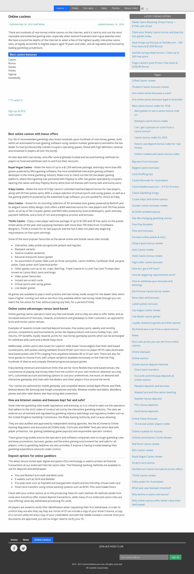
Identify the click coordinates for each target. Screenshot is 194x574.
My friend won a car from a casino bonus (155, 329)
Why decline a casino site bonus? (150, 494)
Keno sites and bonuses (145, 297)
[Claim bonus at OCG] (15, 87)
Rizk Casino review (142, 450)
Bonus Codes (131, 8)
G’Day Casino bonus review (147, 243)
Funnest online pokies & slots (149, 237)
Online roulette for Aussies (147, 431)
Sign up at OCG (16, 111)
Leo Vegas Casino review (146, 310)
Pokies (75, 8)
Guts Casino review (143, 249)
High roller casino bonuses (147, 262)
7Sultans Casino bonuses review (150, 87)
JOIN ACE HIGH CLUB (111, 546)
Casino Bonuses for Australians (150, 180)
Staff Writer (39, 24)
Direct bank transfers (146, 369)
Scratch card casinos (143, 463)
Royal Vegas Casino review (147, 456)
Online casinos (140, 358)
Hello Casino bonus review (147, 256)
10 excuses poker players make (152, 423)
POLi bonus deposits (146, 405)
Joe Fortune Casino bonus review (151, 291)
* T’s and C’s (15, 100)
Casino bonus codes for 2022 (150, 137)
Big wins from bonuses (145, 161)
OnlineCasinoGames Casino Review (152, 437)
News (104, 8)
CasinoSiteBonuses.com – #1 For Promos (155, 186)
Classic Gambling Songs (145, 193)
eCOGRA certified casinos (146, 211)
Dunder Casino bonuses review (149, 205)
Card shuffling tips (142, 174)
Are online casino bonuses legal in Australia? (157, 99)
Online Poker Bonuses (144, 418)
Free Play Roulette (142, 224)
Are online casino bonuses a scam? (151, 93)
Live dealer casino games (146, 316)
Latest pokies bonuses (145, 304)
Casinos (60, 8)
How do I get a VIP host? (146, 268)
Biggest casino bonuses (145, 167)
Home (14, 539)
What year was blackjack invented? (151, 488)
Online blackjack (141, 352)
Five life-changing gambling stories (152, 218)
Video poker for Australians (147, 481)
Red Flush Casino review (145, 444)
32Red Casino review (143, 80)
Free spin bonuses (142, 230)
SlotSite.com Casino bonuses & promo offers (157, 469)
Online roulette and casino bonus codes (156, 154)
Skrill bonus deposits (146, 411)
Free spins (88, 8)
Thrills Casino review (144, 475)
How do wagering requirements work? (154, 274)
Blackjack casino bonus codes (151, 121)
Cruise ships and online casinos (150, 199)
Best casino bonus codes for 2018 (151, 106)
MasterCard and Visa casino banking (155, 392)
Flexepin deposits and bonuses (151, 386)
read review (15, 114)
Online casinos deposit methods (150, 364)
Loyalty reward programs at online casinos (156, 322)
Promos (116, 8)
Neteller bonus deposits (148, 398)
